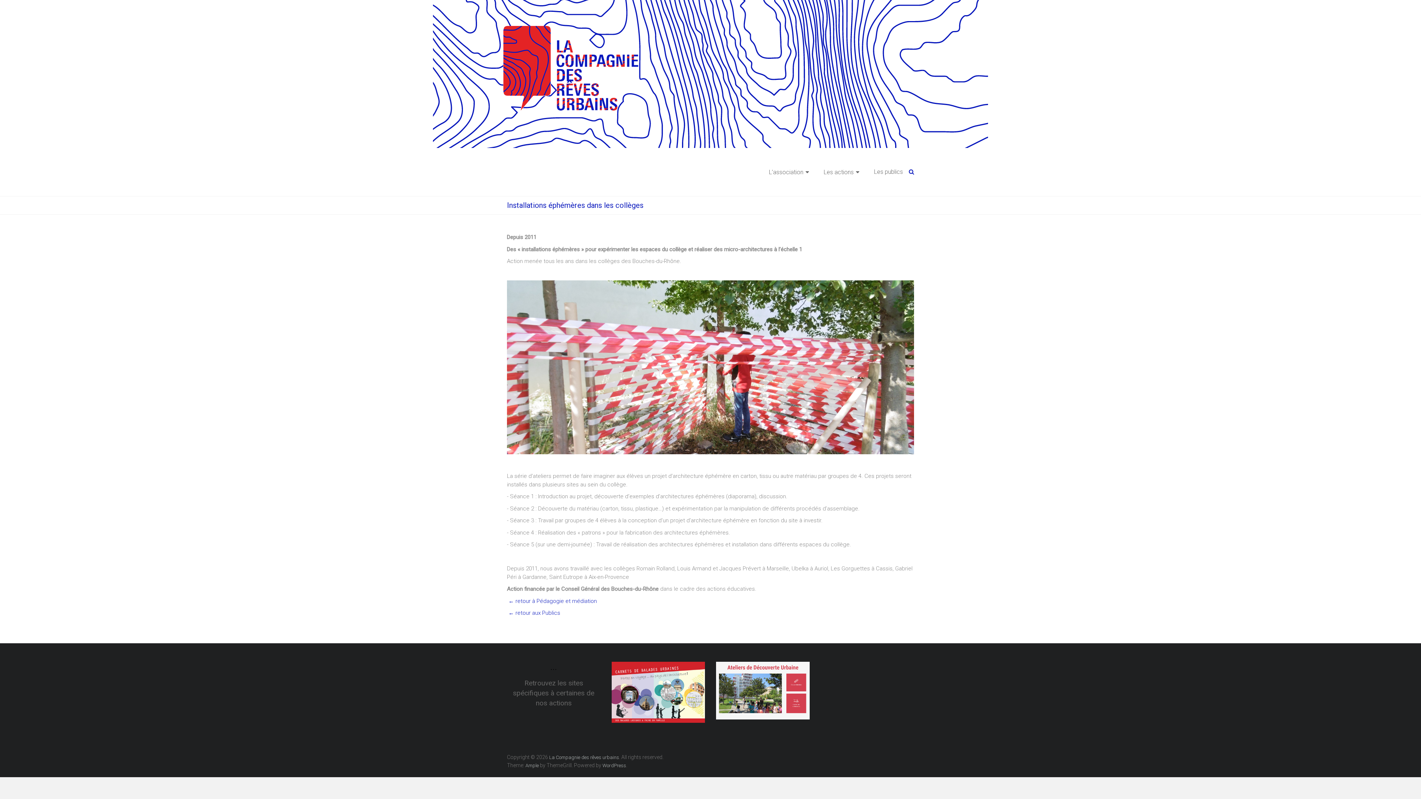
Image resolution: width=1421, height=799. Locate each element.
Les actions (839, 172)
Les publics (888, 171)
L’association (786, 172)
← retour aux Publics (533, 613)
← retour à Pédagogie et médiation (552, 601)
